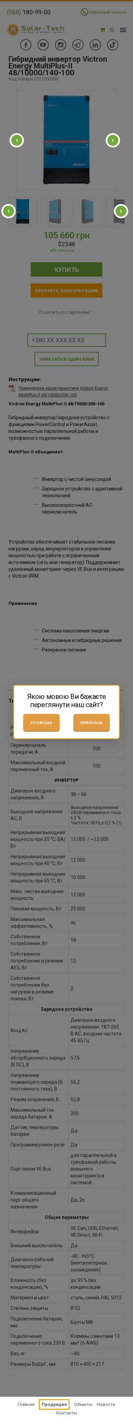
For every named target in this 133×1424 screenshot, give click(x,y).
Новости (106, 1404)
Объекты (83, 1404)
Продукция (54, 1404)
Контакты (66, 1412)
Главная (26, 1404)
